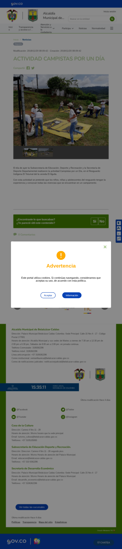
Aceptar (48, 295)
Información (72, 295)
